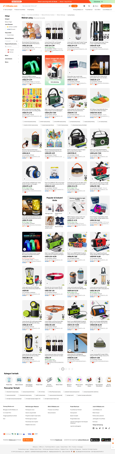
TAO (70, 446)
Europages (80, 446)
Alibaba (23, 14)
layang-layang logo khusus (48, 125)
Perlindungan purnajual (31, 418)
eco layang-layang (103, 121)
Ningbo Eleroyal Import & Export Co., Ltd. (77, 49)
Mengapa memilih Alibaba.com (10, 409)
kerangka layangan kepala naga (52, 398)
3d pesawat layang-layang (25, 395)
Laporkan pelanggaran (75, 426)
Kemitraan (95, 421)
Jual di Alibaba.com (97, 409)
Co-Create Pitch (7, 412)
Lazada (57, 446)
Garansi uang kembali (31, 412)
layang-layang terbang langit (56, 395)
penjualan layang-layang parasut (72, 391)
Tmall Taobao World (50, 446)
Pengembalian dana (75, 418)
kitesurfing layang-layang (54, 391)
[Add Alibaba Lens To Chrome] (28, 439)
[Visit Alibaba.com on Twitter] (100, 428)
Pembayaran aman (30, 409)
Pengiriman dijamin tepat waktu (33, 415)
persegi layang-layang (75, 121)
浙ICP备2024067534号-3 (97, 451)
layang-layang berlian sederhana (91, 391)
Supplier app (58, 439)
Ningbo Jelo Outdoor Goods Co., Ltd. (54, 116)
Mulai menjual (96, 412)
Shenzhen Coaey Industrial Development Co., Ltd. (32, 190)
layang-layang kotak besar (28, 391)
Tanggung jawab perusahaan (10, 415)
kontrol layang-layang (63, 125)
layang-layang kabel (11, 395)
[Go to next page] (72, 369)
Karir (4, 418)
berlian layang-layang (45, 121)
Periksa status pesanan (98, 415)
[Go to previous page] (59, 369)
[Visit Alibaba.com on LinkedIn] (97, 428)
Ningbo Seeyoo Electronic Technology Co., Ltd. (100, 83)
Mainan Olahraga (61, 14)
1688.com (41, 446)
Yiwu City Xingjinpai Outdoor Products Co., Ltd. (32, 83)
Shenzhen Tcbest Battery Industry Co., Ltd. (55, 189)
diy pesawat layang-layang (12, 391)
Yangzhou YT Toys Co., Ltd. (28, 49)
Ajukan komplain (74, 415)
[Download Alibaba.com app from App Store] (95, 439)
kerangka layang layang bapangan (14, 398)
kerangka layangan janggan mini (33, 398)
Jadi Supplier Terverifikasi (99, 418)
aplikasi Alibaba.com (83, 439)
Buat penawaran (52, 412)
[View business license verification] (71, 451)
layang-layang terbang (89, 121)
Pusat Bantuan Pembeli (76, 409)
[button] (70, 6)
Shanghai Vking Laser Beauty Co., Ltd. (54, 50)
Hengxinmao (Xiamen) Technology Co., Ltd (77, 83)
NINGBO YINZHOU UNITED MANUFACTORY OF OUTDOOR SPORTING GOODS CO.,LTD (55, 362)
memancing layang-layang (30, 121)
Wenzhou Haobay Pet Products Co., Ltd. (32, 116)
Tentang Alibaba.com (8, 406)
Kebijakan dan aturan (31, 424)
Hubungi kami (73, 412)
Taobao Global (64, 446)
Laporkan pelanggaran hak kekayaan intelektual (79, 422)
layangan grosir (70, 395)
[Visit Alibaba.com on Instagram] (103, 428)
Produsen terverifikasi (53, 409)
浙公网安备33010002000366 (83, 451)
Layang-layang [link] (70, 14)
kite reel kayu (42, 391)
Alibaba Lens (12, 439)
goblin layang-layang (40, 395)
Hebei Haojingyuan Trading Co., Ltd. (53, 156)
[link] (113, 439)
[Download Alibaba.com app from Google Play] (106, 439)
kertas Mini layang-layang (60, 121)
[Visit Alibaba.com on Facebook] (94, 428)
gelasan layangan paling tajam (85, 395)
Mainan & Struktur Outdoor (48, 14)
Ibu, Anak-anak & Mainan (33, 14)
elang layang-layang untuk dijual (79, 125)
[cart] (89, 6)
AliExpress (35, 446)
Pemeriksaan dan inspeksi (32, 421)
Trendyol (74, 446)
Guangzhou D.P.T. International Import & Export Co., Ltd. (100, 49)
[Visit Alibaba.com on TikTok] (109, 428)
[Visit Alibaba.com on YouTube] (106, 428)
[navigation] (12, 192)
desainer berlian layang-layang (31, 125)
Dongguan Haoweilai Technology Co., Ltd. (100, 116)
